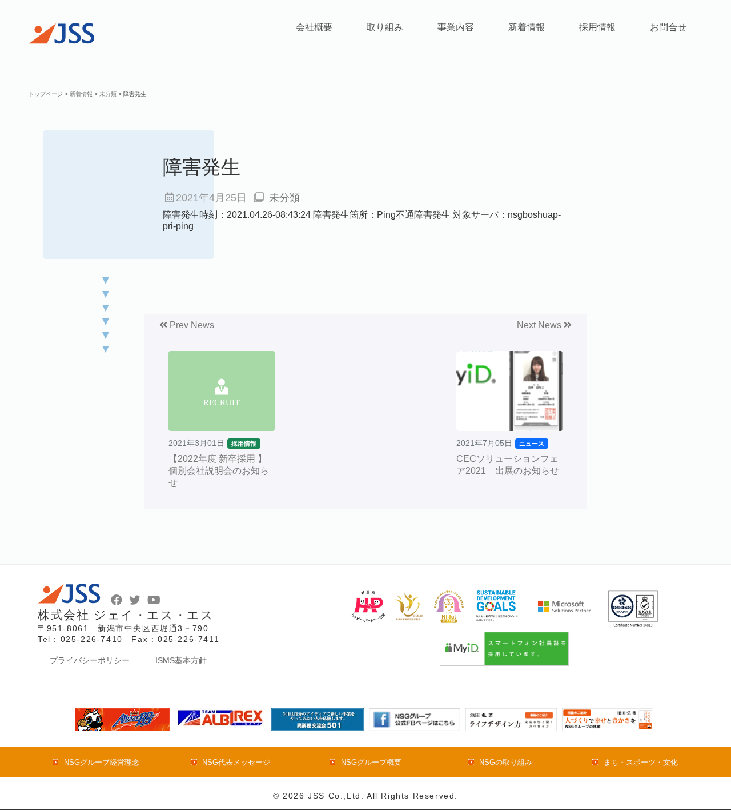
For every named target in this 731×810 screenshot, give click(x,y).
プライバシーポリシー (90, 660)
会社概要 (314, 27)
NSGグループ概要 (371, 762)
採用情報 (597, 27)
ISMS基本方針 (181, 660)
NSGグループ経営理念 (101, 762)
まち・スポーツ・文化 (640, 762)
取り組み (385, 27)
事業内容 (455, 27)
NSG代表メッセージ (236, 762)
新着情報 (526, 27)
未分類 (284, 198)
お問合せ (668, 27)
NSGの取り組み (505, 762)
